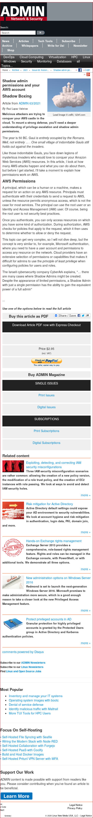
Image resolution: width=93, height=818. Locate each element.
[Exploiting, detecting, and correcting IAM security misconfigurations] (13, 466)
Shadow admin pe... (62, 70)
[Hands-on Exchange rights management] (13, 548)
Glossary (8, 816)
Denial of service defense (26, 704)
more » (86, 495)
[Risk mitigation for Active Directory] (13, 510)
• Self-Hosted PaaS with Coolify (21, 750)
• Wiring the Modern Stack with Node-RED (29, 741)
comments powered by (23, 652)
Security (26, 61)
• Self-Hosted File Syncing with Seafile (26, 737)
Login (87, 69)
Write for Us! (56, 46)
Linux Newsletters (32, 667)
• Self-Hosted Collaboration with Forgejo (27, 745)
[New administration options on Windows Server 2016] (13, 581)
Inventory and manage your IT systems (36, 696)
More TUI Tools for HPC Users (30, 713)
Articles (24, 41)
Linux (86, 57)
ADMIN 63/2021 (30, 103)
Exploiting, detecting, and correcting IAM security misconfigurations (53, 464)
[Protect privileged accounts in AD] (13, 623)
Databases (64, 61)
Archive (7, 46)
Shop (10, 50)
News (5, 41)
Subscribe (68, 41)
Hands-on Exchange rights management (54, 541)
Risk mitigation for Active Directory (49, 504)
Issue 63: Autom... (40, 70)
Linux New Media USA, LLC (65, 815)
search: (4, 27)
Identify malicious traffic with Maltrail (33, 709)
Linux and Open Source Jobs (23, 671)
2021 (25, 70)
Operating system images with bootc (34, 700)
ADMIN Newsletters (33, 662)
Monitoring (44, 61)
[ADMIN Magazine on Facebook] (80, 69)
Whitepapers (30, 46)
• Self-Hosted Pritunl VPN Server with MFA (29, 758)
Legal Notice (75, 805)
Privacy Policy (74, 808)
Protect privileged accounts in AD (48, 619)
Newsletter (80, 46)
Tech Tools (45, 41)
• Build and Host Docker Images (22, 754)
